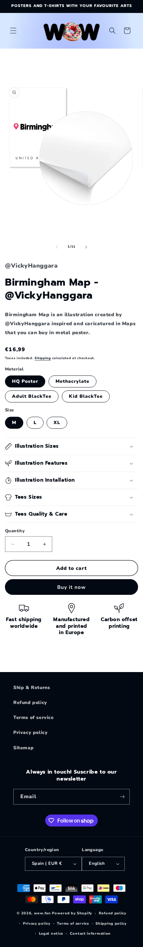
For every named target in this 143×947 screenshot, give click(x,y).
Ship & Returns (31, 687)
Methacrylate (72, 381)
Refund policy (30, 702)
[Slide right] (86, 247)
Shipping (43, 358)
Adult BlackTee (32, 396)
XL (57, 422)
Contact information (90, 933)
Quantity (15, 531)
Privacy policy (30, 732)
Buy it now (71, 587)
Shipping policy (111, 923)
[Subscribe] (122, 797)
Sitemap (23, 748)
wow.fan (42, 913)
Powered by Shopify (72, 913)
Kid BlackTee (86, 396)
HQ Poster (25, 381)
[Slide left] (57, 247)
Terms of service (33, 717)
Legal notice (51, 933)
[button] (13, 30)
